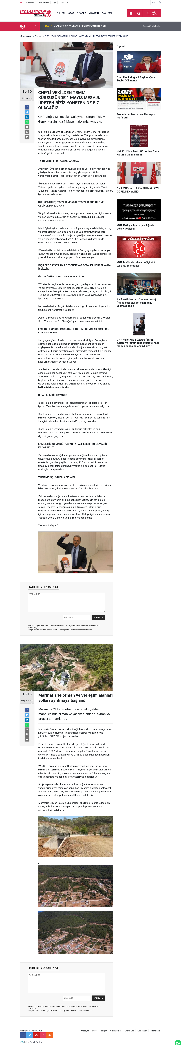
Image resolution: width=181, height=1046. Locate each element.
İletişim (104, 1031)
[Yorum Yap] (27, 137)
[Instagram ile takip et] (43, 1035)
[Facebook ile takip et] (23, 1035)
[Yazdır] (27, 132)
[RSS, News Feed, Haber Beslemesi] (49, 1035)
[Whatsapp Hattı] (178, 1042)
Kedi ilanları (142, 1031)
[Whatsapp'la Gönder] (27, 122)
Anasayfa (85, 1031)
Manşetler (30, 3)
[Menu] (131, 13)
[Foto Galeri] (159, 2)
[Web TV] (153, 2)
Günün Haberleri (43, 3)
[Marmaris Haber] (36, 13)
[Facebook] (27, 107)
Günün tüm (152, 26)
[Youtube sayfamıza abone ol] (36, 1035)
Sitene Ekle (63, 3)
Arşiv (54, 3)
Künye (95, 1031)
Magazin (94, 13)
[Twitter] (27, 112)
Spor (71, 13)
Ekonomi (106, 13)
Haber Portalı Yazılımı (33, 1042)
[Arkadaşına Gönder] (27, 127)
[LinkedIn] (27, 117)
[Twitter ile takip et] (29, 1035)
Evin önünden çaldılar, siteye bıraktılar (71, 26)
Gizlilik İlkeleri (116, 1031)
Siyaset (81, 13)
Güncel (61, 13)
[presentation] (29, 26)
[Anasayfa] (21, 3)
